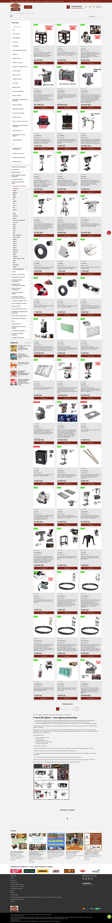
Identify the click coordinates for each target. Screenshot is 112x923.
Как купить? (13, 880)
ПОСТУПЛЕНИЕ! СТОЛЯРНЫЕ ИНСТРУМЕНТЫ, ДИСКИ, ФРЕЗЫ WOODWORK (24, 372)
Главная (12, 1)
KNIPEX (14, 214)
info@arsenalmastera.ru (77, 8)
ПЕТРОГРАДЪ (16, 188)
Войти (62, 1)
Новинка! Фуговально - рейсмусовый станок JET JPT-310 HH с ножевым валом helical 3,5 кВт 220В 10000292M (90, 225)
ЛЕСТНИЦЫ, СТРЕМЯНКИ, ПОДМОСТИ (18, 334)
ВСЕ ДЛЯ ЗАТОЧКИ (16, 324)
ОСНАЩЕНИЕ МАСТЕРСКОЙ (18, 277)
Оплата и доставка (29, 1)
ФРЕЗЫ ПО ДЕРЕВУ (16, 306)
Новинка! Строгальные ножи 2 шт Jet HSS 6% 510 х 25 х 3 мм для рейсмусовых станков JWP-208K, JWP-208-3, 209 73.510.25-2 (90, 476)
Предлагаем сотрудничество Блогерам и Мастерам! (73, 852)
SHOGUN (15, 241)
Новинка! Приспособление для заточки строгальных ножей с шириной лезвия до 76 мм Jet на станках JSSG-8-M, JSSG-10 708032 (91, 307)
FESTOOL (15, 205)
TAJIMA (14, 254)
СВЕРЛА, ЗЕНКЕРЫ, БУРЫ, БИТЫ (19, 309)
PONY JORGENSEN (17, 235)
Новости (22, 1)
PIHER (14, 231)
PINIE (14, 233)
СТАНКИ (13, 271)
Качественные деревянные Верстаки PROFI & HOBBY (17, 852)
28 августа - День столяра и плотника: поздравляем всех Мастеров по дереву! (24, 347)
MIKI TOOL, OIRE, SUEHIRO (19, 220)
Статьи (51, 1)
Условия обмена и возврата (16, 888)
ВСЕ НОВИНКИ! (15, 169)
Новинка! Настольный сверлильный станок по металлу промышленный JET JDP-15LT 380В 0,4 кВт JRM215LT (66, 476)
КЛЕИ (13, 321)
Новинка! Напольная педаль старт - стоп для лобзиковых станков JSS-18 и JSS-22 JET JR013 (43, 601)
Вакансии (12, 890)
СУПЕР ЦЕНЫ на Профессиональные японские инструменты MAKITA (23, 355)
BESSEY (14, 194)
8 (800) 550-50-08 (76, 6)
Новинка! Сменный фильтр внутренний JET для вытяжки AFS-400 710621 (43, 388)
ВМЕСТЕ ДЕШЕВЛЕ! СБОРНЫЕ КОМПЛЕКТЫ (18, 175)
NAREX (14, 226)
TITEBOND (15, 256)
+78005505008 (86, 883)
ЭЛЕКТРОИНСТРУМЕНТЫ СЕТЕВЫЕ (17, 293)
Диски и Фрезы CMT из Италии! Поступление (23, 363)
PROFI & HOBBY (16, 237)
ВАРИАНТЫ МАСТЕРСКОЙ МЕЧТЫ (18, 182)
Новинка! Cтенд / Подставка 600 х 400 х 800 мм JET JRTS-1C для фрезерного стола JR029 (67, 558)
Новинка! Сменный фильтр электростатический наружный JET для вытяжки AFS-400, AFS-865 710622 (90, 348)
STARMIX (15, 248)
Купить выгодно (14, 882)
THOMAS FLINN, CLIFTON (18, 258)
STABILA (14, 243)
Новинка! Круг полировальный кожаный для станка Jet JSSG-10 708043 (67, 306)
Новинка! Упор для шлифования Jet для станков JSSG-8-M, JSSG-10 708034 (66, 268)
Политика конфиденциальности (17, 884)
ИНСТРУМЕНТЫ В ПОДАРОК (18, 330)
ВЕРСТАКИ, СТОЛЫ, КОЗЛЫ (18, 274)
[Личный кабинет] (86, 7)
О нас (42, 1)
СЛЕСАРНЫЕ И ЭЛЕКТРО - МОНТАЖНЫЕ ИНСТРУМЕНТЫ (19, 297)
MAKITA (14, 218)
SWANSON (15, 252)
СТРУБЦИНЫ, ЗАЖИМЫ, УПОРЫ (19, 300)
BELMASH (15, 192)
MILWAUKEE (15, 222)
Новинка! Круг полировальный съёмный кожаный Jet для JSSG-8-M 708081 (44, 268)
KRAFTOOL (15, 216)
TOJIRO (14, 260)
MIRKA (14, 224)
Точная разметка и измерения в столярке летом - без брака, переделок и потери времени (92, 852)
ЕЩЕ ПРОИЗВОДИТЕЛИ (18, 269)
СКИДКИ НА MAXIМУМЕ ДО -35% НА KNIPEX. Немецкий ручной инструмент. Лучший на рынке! (24, 382)
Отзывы (47, 1)
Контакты (37, 1)
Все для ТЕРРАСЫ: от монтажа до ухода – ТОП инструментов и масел (55, 852)
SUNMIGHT (15, 250)
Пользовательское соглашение (17, 886)
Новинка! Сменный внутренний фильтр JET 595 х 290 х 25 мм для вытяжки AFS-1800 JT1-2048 (67, 689)
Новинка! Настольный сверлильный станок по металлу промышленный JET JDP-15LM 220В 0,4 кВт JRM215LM (90, 517)
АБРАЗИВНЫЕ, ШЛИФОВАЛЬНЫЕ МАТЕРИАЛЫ (19, 312)
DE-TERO (15, 201)
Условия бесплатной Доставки (17, 899)
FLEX (14, 207)
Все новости (28, 342)
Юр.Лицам (56, 1)
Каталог (17, 1)
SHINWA (14, 239)
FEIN (14, 203)
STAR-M (14, 245)
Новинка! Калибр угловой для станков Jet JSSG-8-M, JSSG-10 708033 (44, 306)
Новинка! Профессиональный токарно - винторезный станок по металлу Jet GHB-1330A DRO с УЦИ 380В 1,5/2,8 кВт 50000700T (67, 96)
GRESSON (15, 209)
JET (13, 211)
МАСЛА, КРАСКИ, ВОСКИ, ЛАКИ (19, 315)
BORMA (14, 197)
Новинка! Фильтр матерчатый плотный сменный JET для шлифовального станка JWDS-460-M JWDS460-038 (43, 689)
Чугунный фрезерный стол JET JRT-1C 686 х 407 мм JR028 (90, 430)
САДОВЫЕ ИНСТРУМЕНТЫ (18, 337)
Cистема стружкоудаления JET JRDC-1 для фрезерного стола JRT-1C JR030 (43, 475)
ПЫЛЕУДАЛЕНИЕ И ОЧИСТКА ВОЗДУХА (19, 327)
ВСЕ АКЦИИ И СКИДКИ (17, 179)
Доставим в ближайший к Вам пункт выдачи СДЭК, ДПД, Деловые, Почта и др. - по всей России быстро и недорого (36, 897)
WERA (14, 262)
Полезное (12, 892)
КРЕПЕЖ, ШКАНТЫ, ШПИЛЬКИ (19, 318)
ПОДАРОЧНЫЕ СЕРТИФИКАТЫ (19, 167)
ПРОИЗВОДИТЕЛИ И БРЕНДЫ (23, 13)
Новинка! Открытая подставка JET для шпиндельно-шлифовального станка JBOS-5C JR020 (90, 558)
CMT (14, 199)
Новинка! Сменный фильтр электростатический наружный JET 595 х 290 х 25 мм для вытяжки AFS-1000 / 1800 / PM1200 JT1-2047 (67, 348)
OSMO (14, 228)
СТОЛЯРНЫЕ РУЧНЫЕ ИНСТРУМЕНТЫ (17, 280)
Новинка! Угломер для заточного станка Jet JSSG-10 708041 (90, 268)
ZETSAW (14, 267)
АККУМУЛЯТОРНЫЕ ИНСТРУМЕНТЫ (16, 289)
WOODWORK (16, 264)
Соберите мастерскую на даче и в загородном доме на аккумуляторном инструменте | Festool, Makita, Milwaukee (37, 853)
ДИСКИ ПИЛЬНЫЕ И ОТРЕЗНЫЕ (19, 303)
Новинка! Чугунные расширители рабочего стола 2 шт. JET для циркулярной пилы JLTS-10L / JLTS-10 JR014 (67, 517)
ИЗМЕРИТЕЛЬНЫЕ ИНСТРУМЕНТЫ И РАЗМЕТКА (18, 284)
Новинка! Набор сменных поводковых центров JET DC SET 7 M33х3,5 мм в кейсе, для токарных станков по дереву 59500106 (67, 141)
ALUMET (14, 190)
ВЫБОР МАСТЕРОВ (16, 172)
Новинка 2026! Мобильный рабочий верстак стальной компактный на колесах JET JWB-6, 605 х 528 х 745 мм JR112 (67, 54)
